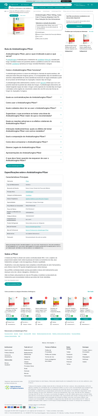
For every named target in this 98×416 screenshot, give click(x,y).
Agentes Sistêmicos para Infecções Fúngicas (37, 198)
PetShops (85, 359)
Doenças (26, 371)
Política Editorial (9, 352)
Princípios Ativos (29, 366)
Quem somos (8, 350)
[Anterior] (67, 42)
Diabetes (35, 7)
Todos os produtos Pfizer (13, 284)
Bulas (25, 368)
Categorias (27, 357)
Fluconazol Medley (76, 333)
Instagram (69, 357)
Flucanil (21, 333)
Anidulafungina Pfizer (56, 11)
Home (7, 11)
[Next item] (92, 311)
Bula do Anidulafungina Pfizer (15, 165)
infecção (48, 59)
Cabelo (85, 362)
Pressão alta (42, 7)
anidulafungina (12, 59)
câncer (19, 272)
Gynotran (16, 333)
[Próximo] (91, 42)
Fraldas (85, 354)
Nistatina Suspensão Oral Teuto (44, 333)
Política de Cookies (50, 354)
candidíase (41, 59)
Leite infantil (50, 7)
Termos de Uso (49, 357)
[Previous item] (6, 311)
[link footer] (32, 407)
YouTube (69, 359)
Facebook (69, 354)
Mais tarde (22, 15)
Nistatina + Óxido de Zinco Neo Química (61, 333)
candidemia (15, 64)
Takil (19, 336)
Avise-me (79, 26)
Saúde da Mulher (59, 7)
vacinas (26, 270)
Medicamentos (28, 350)
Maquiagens (86, 357)
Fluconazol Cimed (9, 333)
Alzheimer (33, 272)
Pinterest (69, 362)
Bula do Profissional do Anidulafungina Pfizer (37, 230)
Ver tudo (91, 31)
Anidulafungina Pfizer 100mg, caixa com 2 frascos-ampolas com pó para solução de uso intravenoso (47, 27)
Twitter (69, 352)
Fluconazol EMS (27, 333)
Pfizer (27, 181)
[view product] (72, 39)
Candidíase (28, 195)
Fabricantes (27, 376)
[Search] (70, 4)
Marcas (26, 373)
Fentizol (34, 333)
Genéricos (67, 7)
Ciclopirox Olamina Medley (11, 336)
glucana (43, 83)
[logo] (6, 4)
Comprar (11, 319)
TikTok (68, 364)
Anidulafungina (46, 11)
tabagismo (25, 272)
